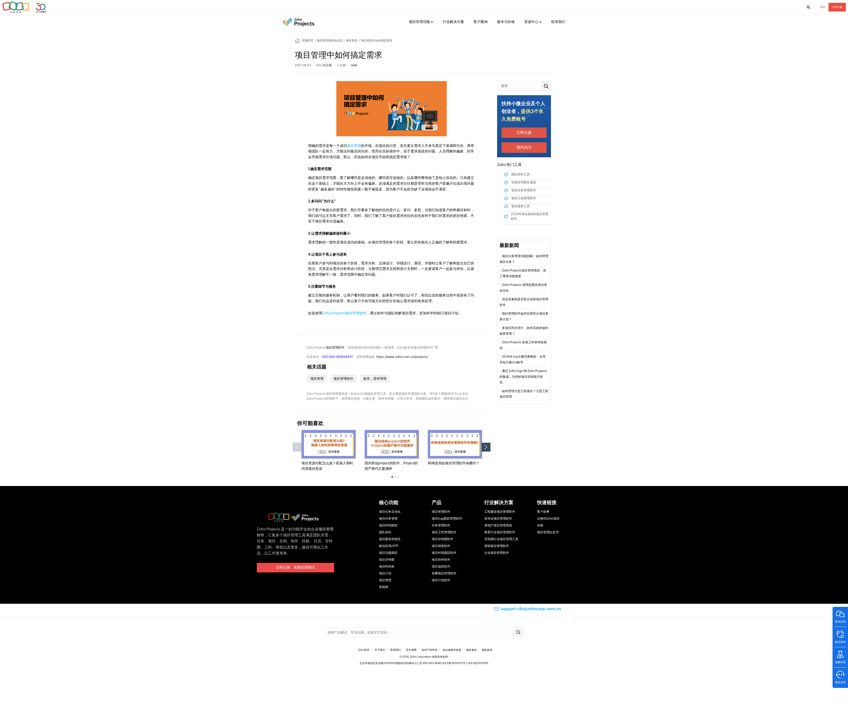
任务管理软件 (441, 525)
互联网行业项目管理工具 (501, 539)
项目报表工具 (520, 206)
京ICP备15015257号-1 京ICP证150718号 (465, 663)
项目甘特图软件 (442, 539)
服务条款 (471, 650)
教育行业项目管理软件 (499, 532)
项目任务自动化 (390, 511)
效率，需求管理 (374, 378)
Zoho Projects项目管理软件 (344, 313)
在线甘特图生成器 (523, 182)
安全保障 (411, 650)
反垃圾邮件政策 (452, 650)
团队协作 (385, 532)
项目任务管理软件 (523, 190)
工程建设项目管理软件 (499, 511)
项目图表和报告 (390, 539)
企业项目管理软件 (496, 552)
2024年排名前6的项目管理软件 (529, 216)
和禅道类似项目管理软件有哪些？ (453, 463)
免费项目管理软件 (444, 573)
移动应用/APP (388, 546)
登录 (822, 7)
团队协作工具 (520, 174)
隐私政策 (487, 650)
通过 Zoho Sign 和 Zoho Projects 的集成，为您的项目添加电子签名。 (523, 376)
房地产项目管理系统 (498, 525)
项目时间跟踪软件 (444, 552)
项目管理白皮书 (548, 532)
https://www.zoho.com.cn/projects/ (402, 357)
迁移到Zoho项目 (548, 518)
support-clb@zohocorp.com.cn (531, 608)
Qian (354, 65)
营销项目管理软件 (496, 546)
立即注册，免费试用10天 (295, 567)
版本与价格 (506, 22)
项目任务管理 (388, 518)
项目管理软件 (335, 347)
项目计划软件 (441, 580)
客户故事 (543, 511)
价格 (540, 525)
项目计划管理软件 (523, 198)
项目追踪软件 (441, 566)
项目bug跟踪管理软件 (447, 518)
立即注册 (837, 7)
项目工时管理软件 (444, 532)
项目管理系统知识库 (330, 40)
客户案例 (480, 22)
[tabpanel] (328, 451)
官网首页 (307, 40)
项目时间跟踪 (388, 525)
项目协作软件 (441, 559)
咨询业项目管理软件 (498, 518)
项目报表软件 (441, 546)
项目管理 (351, 40)
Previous (297, 447)
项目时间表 (386, 566)
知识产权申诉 (429, 650)
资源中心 (531, 22)
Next (486, 447)
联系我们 (558, 22)
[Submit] (518, 632)
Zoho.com (24, 7)
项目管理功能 (419, 22)
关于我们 (380, 650)
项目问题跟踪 (388, 552)
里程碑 (383, 587)
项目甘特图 (386, 559)
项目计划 (385, 573)
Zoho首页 (363, 650)
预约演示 (524, 147)
